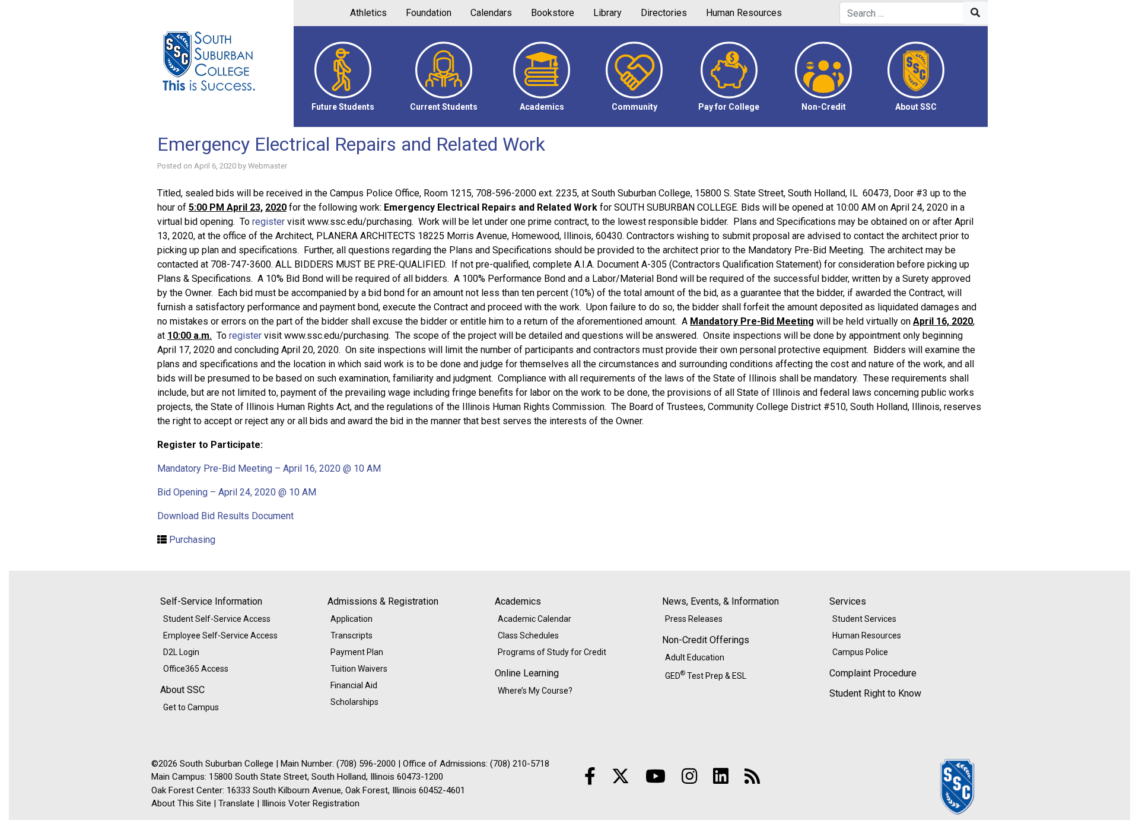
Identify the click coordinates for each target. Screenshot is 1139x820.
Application (351, 619)
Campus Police (860, 652)
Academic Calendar (534, 619)
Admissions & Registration (382, 601)
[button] (343, 76)
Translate (236, 803)
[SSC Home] (958, 786)
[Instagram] (689, 776)
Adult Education (694, 657)
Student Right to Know (875, 693)
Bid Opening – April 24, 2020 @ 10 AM (238, 492)
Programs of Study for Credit (552, 652)
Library (607, 12)
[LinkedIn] (720, 776)
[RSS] (752, 776)
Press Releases (694, 619)
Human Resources (744, 12)
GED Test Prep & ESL (705, 674)
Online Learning (527, 673)
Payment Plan (356, 652)
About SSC (182, 689)
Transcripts (351, 635)
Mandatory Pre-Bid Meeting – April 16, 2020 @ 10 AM (269, 468)
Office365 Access (195, 668)
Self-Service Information (211, 601)
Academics (518, 601)
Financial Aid (353, 685)
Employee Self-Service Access (220, 635)
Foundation (428, 12)
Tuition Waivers (358, 668)
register (268, 221)
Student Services (864, 619)
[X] (620, 776)
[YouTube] (656, 776)
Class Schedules (528, 635)
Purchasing (192, 539)
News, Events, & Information (720, 601)
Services (847, 601)
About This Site (181, 803)
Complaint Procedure (873, 673)
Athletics (368, 12)
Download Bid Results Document (225, 516)
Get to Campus (191, 707)
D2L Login (181, 652)
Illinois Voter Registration (310, 803)
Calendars (491, 12)
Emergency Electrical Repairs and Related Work (351, 144)
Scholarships (354, 702)
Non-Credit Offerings (705, 640)
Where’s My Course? (535, 690)
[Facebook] (590, 776)
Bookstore (552, 12)
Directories (664, 12)
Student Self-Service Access (217, 619)
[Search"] (975, 13)
